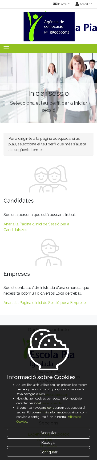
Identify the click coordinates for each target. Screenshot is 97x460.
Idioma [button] (62, 4)
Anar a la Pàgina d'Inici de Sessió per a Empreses (46, 302)
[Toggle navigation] (6, 48)
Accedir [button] (84, 4)
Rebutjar (48, 442)
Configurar (48, 452)
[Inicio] (48, 24)
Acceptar (48, 433)
